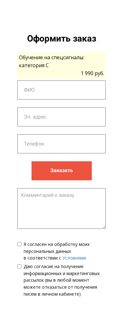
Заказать (61, 170)
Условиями (74, 258)
